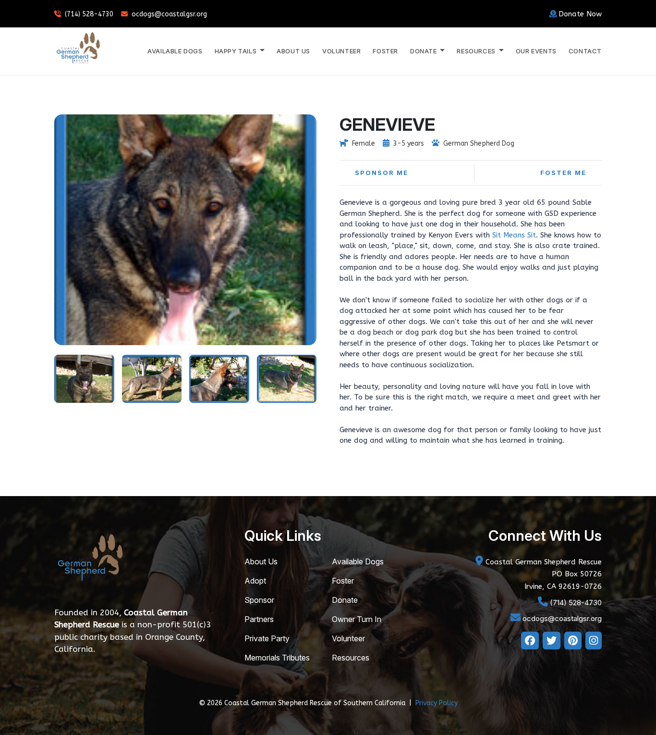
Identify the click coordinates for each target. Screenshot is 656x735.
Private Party (267, 638)
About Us (293, 51)
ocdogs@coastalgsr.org (169, 14)
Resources (350, 657)
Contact (585, 51)
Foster (385, 51)
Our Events (536, 51)
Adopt (255, 581)
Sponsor (259, 600)
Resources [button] (477, 51)
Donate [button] (424, 51)
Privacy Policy (436, 703)
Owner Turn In (356, 619)
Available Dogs (174, 51)
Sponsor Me (381, 172)
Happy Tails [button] (236, 51)
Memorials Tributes (277, 657)
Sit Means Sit (514, 235)
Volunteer (341, 51)
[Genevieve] (84, 378)
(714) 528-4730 (89, 14)
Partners (259, 619)
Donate (345, 600)
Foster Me (563, 172)
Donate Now (580, 14)
